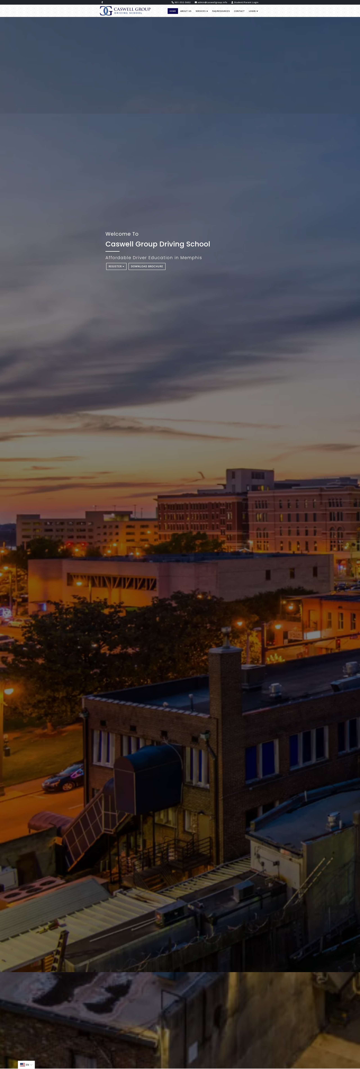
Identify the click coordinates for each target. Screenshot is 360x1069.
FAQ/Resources (221, 11)
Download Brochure (147, 266)
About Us (185, 11)
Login (252, 11)
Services (201, 11)
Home (173, 11)
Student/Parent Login (245, 2)
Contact (239, 11)
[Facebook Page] (102, 2)
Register (115, 266)
